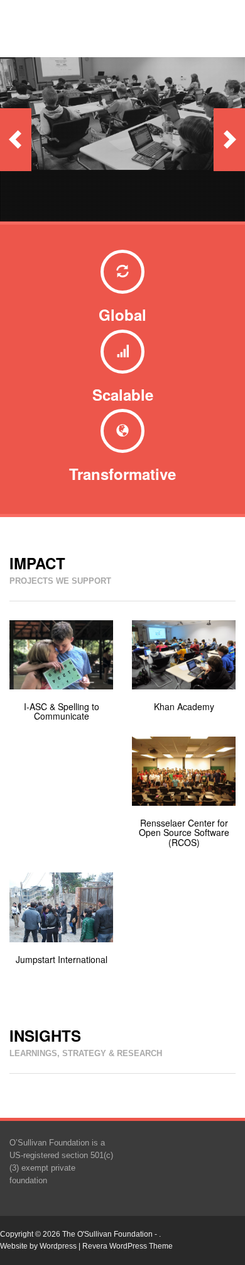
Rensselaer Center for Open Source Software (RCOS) (184, 832)
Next (229, 139)
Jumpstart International (61, 959)
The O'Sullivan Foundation (107, 1234)
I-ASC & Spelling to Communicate (61, 711)
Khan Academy (184, 706)
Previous (15, 139)
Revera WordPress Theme (127, 1246)
